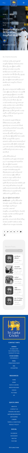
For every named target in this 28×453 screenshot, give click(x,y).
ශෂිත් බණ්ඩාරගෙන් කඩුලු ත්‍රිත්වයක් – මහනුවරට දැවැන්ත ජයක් (18, 288)
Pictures (14, 392)
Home (14, 379)
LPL (14, 395)
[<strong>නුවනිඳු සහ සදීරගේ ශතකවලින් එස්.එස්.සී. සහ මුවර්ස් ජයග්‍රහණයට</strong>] (9, 259)
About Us (14, 406)
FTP (14, 397)
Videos (14, 390)
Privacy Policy (14, 424)
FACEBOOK (14, 433)
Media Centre (14, 23)
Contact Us (14, 409)
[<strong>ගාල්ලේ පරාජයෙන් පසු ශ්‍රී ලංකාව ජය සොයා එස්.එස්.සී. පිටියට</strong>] (9, 279)
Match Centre (14, 385)
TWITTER (14, 438)
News (14, 382)
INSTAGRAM (14, 435)
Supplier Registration (14, 414)
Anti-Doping (14, 416)
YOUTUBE (14, 441)
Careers (14, 419)
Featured (6, 23)
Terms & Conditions (14, 422)
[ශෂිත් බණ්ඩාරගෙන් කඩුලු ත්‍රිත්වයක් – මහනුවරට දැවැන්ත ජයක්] (9, 290)
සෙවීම (20, 250)
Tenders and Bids (14, 411)
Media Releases (14, 387)
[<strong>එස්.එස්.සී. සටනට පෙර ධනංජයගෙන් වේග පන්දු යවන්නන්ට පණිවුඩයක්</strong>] (9, 269)
